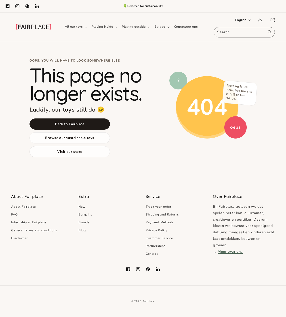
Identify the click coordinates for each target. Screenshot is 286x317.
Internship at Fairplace (28, 222)
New (82, 207)
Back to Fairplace (69, 124)
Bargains (85, 214)
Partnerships (155, 246)
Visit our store (69, 151)
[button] (75, 26)
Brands (84, 222)
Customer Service (159, 238)
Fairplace (149, 301)
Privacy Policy (156, 230)
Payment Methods (160, 222)
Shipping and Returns (162, 214)
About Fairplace (23, 207)
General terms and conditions (34, 230)
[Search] (270, 32)
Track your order (158, 207)
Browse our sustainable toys (69, 137)
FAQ (14, 214)
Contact (152, 254)
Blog (82, 230)
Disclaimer (19, 238)
